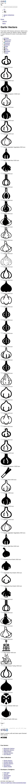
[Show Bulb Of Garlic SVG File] (6, 717)
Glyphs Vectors (8, 760)
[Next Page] (2, 726)
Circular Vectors (8, 762)
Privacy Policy (12, 782)
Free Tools (6, 772)
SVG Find (6, 778)
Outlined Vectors (8, 753)
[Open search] (5, 12)
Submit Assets (8, 766)
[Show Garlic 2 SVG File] (6, 118)
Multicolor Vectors (9, 750)
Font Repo (6, 777)
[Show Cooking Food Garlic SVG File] (6, 557)
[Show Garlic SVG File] (6, 65)
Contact (23, 782)
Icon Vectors (7, 754)
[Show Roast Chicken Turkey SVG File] (6, 664)
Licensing (18, 782)
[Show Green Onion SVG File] (6, 478)
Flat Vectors (7, 765)
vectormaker (7, 775)
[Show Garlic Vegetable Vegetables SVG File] (6, 145)
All (6, 38)
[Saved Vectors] (4, 10)
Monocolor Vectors (9, 748)
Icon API (6, 774)
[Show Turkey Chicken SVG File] (6, 704)
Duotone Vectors (8, 763)
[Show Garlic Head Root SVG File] (6, 158)
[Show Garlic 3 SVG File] (6, 79)
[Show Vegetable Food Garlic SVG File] (6, 571)
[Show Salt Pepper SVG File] (6, 650)
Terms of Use (4, 782)
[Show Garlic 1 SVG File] (6, 105)
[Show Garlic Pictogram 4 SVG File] (6, 92)
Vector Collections (9, 15)
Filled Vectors (7, 751)
